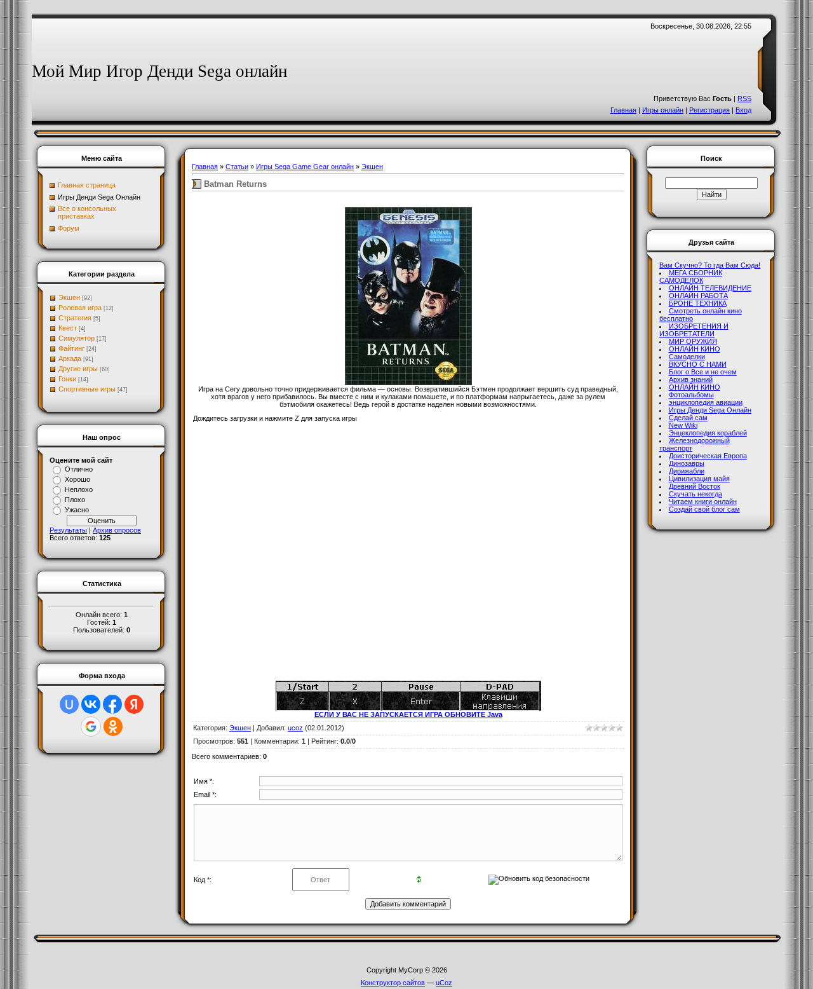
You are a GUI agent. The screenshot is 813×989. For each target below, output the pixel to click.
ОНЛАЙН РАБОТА (698, 295)
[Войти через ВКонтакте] (90, 704)
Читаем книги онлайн (703, 501)
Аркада (69, 358)
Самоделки (687, 356)
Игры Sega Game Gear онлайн (305, 166)
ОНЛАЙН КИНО (694, 349)
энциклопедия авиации (705, 402)
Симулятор (76, 338)
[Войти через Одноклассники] (113, 726)
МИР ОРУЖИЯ (693, 341)
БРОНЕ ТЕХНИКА (698, 303)
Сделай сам (688, 417)
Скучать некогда (695, 494)
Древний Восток (694, 486)
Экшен (69, 297)
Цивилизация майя (699, 478)
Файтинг (71, 348)
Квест (67, 328)
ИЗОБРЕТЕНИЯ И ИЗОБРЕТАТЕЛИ (694, 330)
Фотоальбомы (691, 395)
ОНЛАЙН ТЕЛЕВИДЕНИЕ (710, 288)
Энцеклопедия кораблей (708, 433)
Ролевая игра (80, 307)
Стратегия (74, 318)
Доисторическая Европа (708, 456)
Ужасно (77, 510)
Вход (743, 110)
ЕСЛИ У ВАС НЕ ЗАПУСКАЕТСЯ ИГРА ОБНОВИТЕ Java (408, 714)
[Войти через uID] (69, 704)
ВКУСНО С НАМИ (698, 364)
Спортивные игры (87, 389)
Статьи (236, 166)
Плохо (75, 499)
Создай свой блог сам (704, 509)
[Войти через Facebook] (112, 704)
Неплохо (79, 489)
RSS (744, 98)
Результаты (68, 530)
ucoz (295, 728)
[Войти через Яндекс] (134, 704)
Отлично (79, 469)
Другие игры (78, 368)
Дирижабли (686, 471)
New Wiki (683, 425)
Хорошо (77, 479)
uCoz (444, 982)
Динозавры (686, 463)
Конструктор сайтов (393, 982)
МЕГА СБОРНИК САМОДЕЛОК (690, 276)
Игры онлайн (662, 110)
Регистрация (709, 110)
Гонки (67, 379)
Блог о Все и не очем (703, 372)
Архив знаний (691, 379)
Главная (623, 110)
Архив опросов (117, 530)
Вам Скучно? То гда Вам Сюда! (709, 265)
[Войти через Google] (91, 726)
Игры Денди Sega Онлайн (710, 410)
